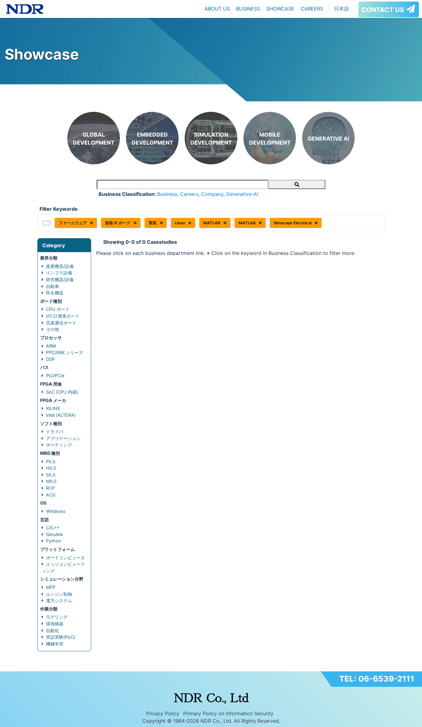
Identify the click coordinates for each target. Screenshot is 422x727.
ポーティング (59, 444)
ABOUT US (217, 9)
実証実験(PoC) (60, 637)
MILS (51, 481)
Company (212, 194)
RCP (50, 488)
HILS (51, 468)
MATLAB (212, 223)
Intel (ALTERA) (61, 415)
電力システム (59, 600)
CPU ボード (58, 309)
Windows (55, 511)
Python (53, 540)
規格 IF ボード (118, 223)
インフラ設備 (59, 272)
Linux (180, 223)
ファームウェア (73, 223)
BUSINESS (248, 9)
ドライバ (54, 431)
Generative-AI (242, 194)
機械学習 (54, 643)
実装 (153, 223)
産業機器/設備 (60, 266)
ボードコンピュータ (65, 557)
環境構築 (54, 623)
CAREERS (312, 9)
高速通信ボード (61, 322)
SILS (50, 474)
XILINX (53, 408)
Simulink (54, 534)
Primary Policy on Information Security (228, 713)
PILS (50, 461)
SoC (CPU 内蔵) (62, 392)
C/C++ (52, 527)
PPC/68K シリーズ (64, 352)
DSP (50, 359)
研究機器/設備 (60, 279)
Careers (189, 194)
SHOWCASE (280, 9)
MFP (50, 587)
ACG (51, 494)
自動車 (52, 286)
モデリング (57, 616)
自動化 (52, 630)
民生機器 (54, 292)
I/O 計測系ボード (62, 316)
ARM (51, 346)
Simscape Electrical (293, 223)
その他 (52, 329)
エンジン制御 (59, 594)
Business (167, 194)
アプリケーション (63, 438)
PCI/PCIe (55, 375)
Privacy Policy (162, 713)
